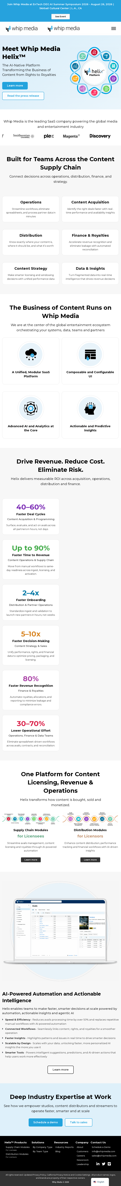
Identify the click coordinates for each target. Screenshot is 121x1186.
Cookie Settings (83, 1175)
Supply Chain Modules (18, 1148)
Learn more (15, 85)
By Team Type (40, 1151)
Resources (61, 1142)
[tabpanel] (11, 136)
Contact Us (98, 1142)
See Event (60, 16)
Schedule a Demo (101, 1147)
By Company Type (42, 1147)
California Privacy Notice (58, 1175)
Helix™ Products (16, 1142)
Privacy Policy (39, 1175)
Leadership (83, 1164)
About (80, 1147)
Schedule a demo (45, 1122)
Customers (82, 1151)
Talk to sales (78, 1122)
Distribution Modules (17, 1155)
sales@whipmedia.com (104, 1155)
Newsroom (83, 1160)
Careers (81, 1155)
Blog (57, 1151)
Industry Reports (64, 1147)
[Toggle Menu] (113, 28)
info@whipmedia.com (103, 1151)
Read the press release (23, 95)
